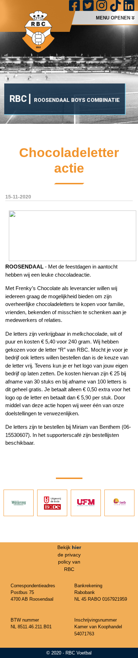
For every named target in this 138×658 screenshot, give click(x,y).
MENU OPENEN (114, 18)
